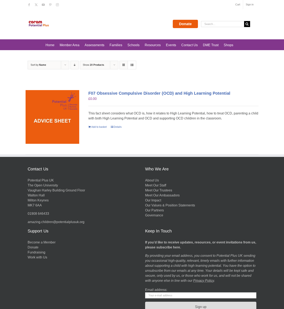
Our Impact (153, 200)
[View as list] (132, 65)
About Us (152, 180)
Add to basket (99, 126)
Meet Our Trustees (158, 190)
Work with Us (37, 257)
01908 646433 (38, 213)
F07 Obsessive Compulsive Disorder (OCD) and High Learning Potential (159, 93)
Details (118, 126)
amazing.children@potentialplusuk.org (56, 222)
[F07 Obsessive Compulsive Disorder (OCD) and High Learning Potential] (52, 117)
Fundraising (36, 252)
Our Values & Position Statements (170, 205)
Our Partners (154, 210)
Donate (185, 24)
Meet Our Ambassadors (162, 195)
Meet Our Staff (155, 185)
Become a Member (42, 242)
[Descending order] (74, 65)
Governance (154, 215)
